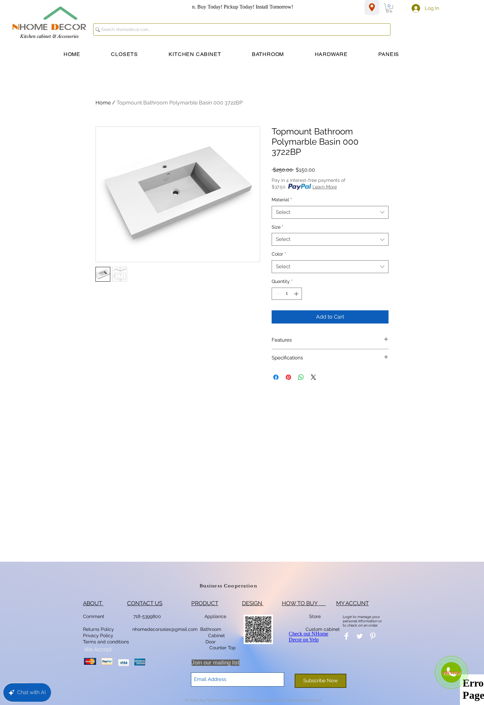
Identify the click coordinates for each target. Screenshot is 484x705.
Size (277, 227)
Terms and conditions (106, 641)
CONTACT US (144, 603)
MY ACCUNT (352, 603)
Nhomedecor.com (303, 700)
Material (282, 199)
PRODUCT (204, 603)
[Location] (371, 7)
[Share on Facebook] (276, 377)
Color (279, 254)
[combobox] (330, 212)
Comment (95, 616)
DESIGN (252, 603)
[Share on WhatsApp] (301, 377)
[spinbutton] (287, 293)
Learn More (324, 186)
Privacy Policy (99, 635)
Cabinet (215, 635)
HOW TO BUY (304, 603)
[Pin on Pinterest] (288, 377)
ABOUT (93, 603)
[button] (389, 8)
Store (317, 616)
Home (103, 102)
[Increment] (297, 293)
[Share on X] (313, 377)
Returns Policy (98, 629)
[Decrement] (277, 293)
